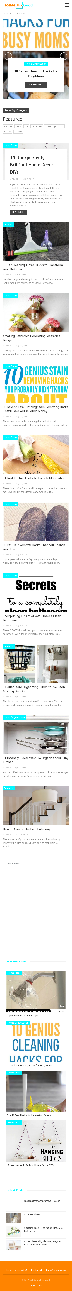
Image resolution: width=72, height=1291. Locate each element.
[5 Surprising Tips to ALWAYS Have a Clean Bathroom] (36, 592)
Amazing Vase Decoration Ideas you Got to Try (43, 1229)
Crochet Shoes (32, 1214)
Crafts (18, 126)
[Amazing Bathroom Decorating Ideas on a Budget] (36, 312)
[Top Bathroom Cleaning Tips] (36, 991)
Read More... (36, 84)
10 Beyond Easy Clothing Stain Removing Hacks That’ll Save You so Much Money (35, 409)
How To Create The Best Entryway (26, 829)
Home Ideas (37, 126)
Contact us (21, 1269)
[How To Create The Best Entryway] (36, 805)
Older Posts (13, 863)
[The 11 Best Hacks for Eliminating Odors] (36, 1091)
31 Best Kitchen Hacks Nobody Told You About (34, 478)
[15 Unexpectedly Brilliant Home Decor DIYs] (36, 1141)
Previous (8, 56)
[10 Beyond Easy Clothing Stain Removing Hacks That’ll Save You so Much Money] (36, 383)
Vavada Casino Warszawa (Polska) (42, 1200)
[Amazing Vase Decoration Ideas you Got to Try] (13, 1231)
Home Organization (36, 63)
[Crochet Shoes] (13, 1218)
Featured (8, 646)
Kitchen (7, 131)
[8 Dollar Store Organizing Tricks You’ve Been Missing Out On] (36, 663)
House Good (36, 1285)
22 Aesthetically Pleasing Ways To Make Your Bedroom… (42, 1243)
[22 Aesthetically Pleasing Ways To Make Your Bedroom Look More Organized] (13, 1245)
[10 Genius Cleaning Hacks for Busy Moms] (36, 1041)
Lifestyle (18, 131)
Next (63, 56)
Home (8, 1269)
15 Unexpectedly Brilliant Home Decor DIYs (31, 165)
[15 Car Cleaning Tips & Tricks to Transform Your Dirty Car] (36, 241)
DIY (26, 126)
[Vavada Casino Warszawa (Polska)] (13, 1205)
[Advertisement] (36, 906)
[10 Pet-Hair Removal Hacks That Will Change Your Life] (36, 521)
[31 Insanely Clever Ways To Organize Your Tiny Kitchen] (36, 734)
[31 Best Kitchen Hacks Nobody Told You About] (36, 454)
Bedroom (8, 126)
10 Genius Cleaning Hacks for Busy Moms (36, 73)
